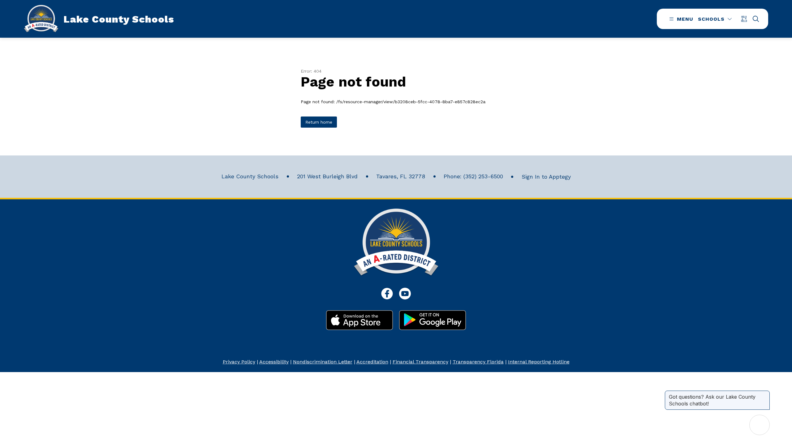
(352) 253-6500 (483, 176)
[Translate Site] (746, 19)
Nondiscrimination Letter (322, 362)
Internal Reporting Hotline (539, 362)
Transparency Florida (478, 362)
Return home (318, 122)
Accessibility (274, 362)
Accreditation (372, 362)
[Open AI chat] (759, 425)
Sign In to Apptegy (546, 176)
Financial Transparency (420, 362)
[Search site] (756, 19)
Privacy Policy (239, 362)
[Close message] (765, 393)
